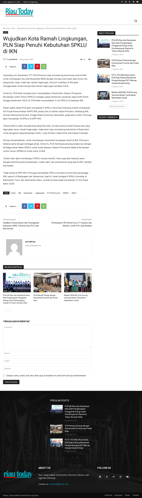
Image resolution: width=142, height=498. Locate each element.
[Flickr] (113, 477)
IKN (19, 193)
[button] (135, 20)
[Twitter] (129, 2)
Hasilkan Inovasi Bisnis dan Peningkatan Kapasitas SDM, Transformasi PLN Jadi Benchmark (21, 226)
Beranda (6, 28)
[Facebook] (122, 2)
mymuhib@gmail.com (59, 484)
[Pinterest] (37, 66)
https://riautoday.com (33, 246)
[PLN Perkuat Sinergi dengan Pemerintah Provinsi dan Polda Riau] (47, 282)
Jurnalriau (13, 59)
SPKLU (74, 193)
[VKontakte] (127, 477)
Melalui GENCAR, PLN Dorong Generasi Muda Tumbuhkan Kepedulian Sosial (76, 297)
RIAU (13, 28)
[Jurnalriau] (5, 59)
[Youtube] (137, 2)
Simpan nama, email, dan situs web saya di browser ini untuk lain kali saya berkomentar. (46, 375)
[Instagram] (125, 2)
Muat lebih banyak (117, 106)
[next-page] (9, 309)
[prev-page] (5, 309)
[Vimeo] (133, 2)
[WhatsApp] (43, 66)
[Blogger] (100, 477)
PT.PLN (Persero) (53, 193)
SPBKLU (66, 193)
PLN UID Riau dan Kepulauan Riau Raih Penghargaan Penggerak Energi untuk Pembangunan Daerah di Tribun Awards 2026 (124, 45)
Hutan (13, 193)
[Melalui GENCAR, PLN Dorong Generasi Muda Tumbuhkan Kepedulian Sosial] (78, 282)
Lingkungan (39, 193)
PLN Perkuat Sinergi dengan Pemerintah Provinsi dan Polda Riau (46, 297)
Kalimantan (28, 193)
